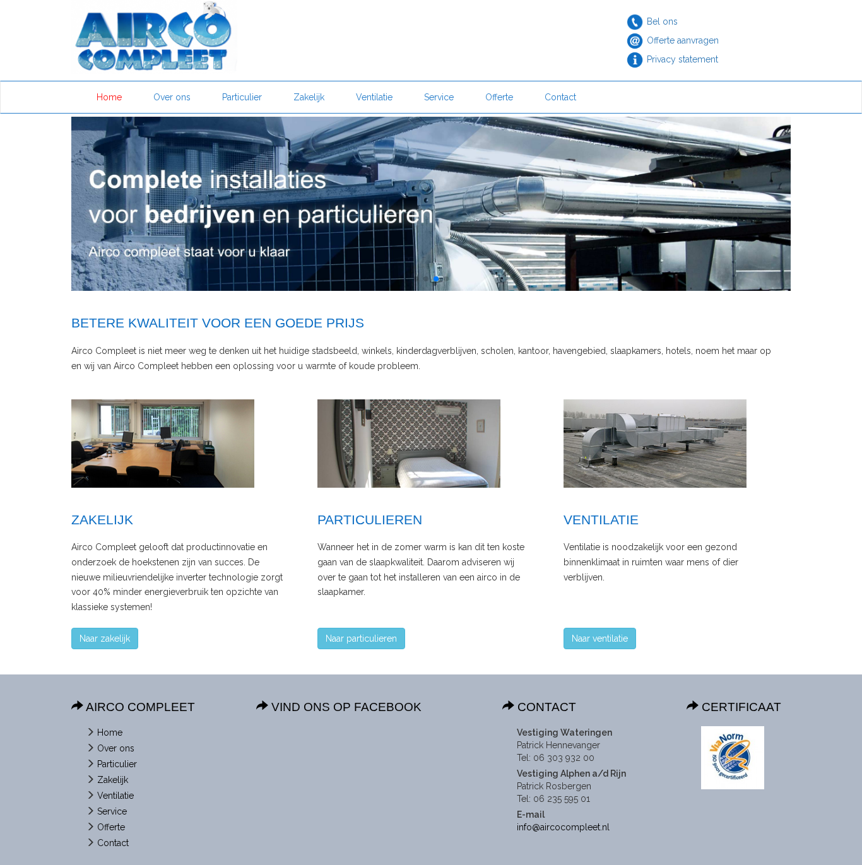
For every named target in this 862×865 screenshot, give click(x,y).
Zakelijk (308, 97)
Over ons (172, 97)
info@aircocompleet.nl (563, 827)
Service (439, 97)
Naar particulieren (361, 638)
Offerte (499, 97)
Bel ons (662, 21)
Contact (560, 97)
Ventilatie (374, 97)
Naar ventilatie (600, 638)
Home (109, 97)
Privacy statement (682, 59)
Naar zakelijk (105, 638)
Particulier (242, 97)
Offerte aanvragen (683, 40)
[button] (415, 278)
